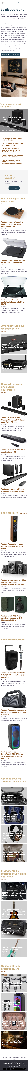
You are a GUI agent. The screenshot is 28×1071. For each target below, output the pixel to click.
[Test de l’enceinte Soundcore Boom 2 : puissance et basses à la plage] (14, 698)
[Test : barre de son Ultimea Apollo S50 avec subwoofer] (14, 475)
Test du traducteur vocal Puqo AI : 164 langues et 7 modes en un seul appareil (13, 1023)
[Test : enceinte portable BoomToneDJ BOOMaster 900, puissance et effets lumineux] (14, 736)
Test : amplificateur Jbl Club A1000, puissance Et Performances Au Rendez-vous (12, 161)
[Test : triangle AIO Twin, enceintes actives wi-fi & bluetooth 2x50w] (14, 604)
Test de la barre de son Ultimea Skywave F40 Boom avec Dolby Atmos (14, 120)
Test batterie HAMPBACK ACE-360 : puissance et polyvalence (12, 985)
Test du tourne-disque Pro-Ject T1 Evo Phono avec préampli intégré (12, 224)
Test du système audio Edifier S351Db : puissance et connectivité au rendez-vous (13, 582)
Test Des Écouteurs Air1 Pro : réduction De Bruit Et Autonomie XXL (14, 817)
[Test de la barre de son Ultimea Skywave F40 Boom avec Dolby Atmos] (14, 405)
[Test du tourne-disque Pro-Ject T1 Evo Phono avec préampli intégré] (14, 213)
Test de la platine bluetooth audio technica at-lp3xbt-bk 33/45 (13, 302)
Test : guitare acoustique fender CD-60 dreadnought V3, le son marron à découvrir (14, 912)
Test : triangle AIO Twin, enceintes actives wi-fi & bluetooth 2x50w (11, 618)
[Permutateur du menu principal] (25, 2)
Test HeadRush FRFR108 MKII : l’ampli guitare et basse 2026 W (12, 931)
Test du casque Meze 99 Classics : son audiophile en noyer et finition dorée (13, 836)
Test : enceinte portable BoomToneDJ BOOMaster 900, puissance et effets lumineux (12, 755)
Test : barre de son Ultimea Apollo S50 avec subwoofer (13, 144)
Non (9, 1068)
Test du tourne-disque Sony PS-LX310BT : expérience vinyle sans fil (13, 263)
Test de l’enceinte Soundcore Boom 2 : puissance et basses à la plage (13, 712)
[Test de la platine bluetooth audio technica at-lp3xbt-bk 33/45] (14, 287)
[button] (18, 2)
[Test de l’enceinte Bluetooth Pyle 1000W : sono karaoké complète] (14, 657)
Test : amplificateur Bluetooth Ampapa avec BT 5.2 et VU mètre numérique (13, 366)
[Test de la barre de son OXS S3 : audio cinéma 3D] (14, 440)
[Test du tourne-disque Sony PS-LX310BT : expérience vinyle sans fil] (14, 248)
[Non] (26, 1065)
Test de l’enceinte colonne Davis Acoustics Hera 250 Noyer (12, 156)
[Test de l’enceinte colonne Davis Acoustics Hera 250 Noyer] (13, 529)
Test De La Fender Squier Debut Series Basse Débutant (12, 950)
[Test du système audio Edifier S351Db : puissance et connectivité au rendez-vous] (14, 569)
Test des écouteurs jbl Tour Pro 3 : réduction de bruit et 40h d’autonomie (13, 855)
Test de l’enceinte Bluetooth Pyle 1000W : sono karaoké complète (13, 675)
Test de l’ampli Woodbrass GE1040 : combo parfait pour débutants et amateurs (11, 150)
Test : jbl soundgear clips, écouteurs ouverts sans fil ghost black (12, 798)
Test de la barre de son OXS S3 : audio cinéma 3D (12, 139)
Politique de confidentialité (18, 1068)
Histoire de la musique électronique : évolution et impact (13, 1042)
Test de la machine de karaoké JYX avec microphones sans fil (11, 1004)
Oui (4, 1068)
